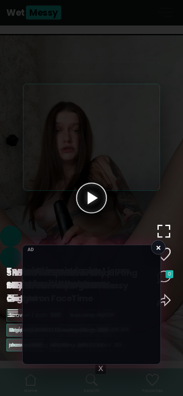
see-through (72, 345)
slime (21, 330)
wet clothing (65, 330)
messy (24, 345)
